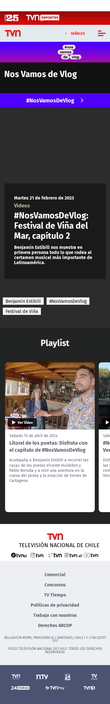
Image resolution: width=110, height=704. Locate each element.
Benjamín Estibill (23, 301)
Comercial (55, 574)
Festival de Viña (22, 311)
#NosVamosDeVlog (50, 100)
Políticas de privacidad (55, 604)
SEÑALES (78, 33)
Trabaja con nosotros (55, 615)
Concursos (55, 584)
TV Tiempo (55, 594)
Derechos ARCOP (55, 625)
